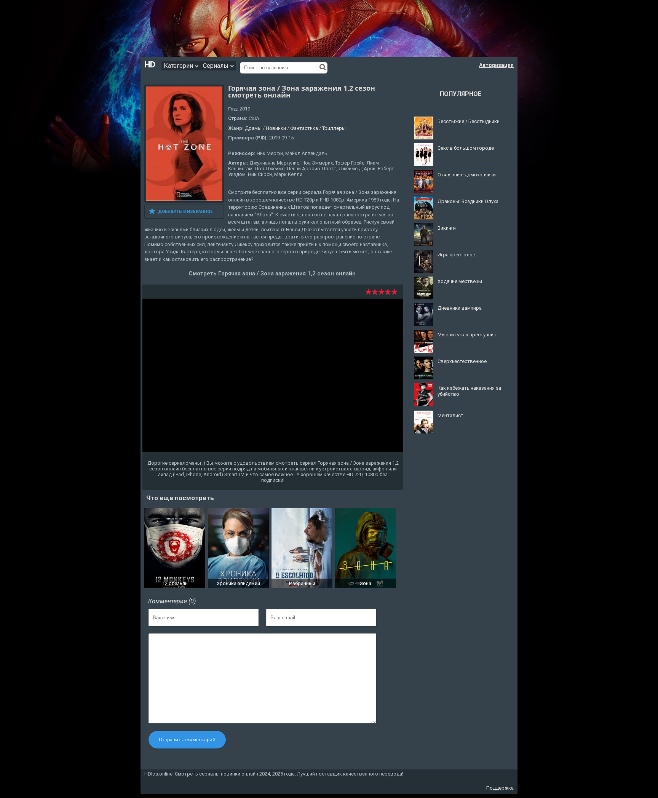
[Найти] (323, 67)
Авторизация (496, 65)
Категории (179, 65)
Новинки (276, 128)
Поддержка (500, 788)
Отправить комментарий (187, 739)
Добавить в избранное (185, 211)
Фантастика (304, 128)
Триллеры (334, 128)
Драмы (253, 128)
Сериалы (216, 65)
